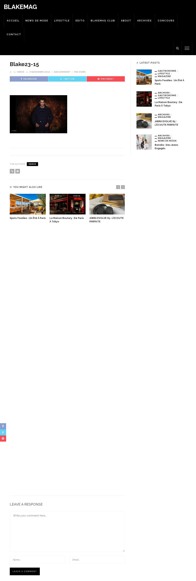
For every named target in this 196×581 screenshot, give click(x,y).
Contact (14, 34)
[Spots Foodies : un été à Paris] (28, 204)
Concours (166, 20)
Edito (80, 20)
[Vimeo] (17, 171)
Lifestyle (62, 20)
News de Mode (36, 20)
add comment (62, 72)
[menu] (187, 48)
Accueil (13, 20)
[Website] (12, 171)
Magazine (164, 76)
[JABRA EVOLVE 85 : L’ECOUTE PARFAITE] (107, 204)
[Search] (177, 48)
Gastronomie (167, 71)
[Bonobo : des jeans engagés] (144, 141)
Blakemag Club (103, 20)
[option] (28, 207)
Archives (144, 20)
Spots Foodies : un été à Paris (28, 218)
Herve (20, 72)
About (126, 20)
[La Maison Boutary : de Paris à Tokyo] (68, 204)
